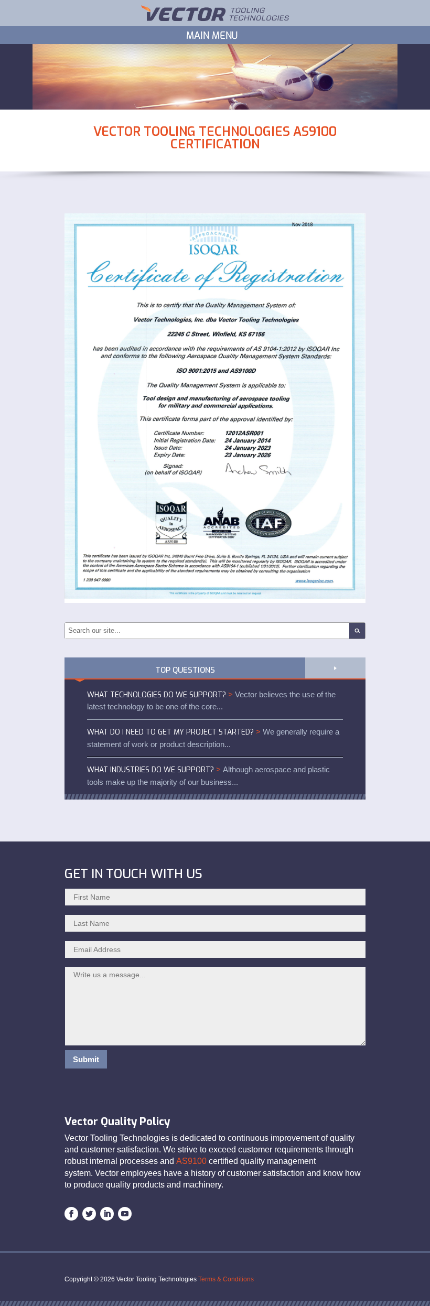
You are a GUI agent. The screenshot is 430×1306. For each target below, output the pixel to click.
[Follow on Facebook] (71, 1214)
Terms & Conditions (226, 1279)
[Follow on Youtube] (125, 1214)
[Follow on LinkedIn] (107, 1214)
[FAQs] (335, 665)
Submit (86, 1059)
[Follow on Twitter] (89, 1214)
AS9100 (191, 1161)
